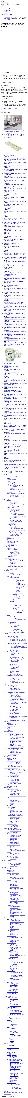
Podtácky (12, 1000)
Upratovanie (10, 556)
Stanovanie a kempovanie (13, 1048)
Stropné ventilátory (11, 846)
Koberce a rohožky (11, 919)
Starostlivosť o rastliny (15, 1057)
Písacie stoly (7, 10)
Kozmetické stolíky (11, 724)
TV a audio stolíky (14, 826)
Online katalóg (7, 1094)
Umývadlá (12, 714)
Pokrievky (12, 1042)
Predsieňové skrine (14, 779)
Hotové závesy (13, 973)
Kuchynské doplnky (12, 1007)
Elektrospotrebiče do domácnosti (15, 559)
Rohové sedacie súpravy (16, 811)
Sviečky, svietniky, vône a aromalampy (16, 485)
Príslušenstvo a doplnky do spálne (15, 903)
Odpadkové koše (11, 548)
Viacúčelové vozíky (12, 993)
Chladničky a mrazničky (16, 653)
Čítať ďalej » (23, 78)
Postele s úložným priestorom (17, 901)
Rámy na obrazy (11, 482)
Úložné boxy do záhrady (16, 1066)
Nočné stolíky (19, 610)
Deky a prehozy (14, 954)
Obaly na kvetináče (11, 479)
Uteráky (18, 590)
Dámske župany (17, 625)
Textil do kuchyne (11, 936)
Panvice (12, 1041)
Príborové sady (13, 1024)
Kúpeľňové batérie (14, 713)
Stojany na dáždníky (15, 775)
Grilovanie (9, 1053)
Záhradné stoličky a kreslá (16, 1078)
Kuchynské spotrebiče (12, 652)
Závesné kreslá (13, 1080)
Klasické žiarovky (14, 853)
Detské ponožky (17, 629)
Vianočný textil (13, 866)
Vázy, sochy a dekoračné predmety (15, 493)
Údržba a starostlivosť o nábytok (18, 796)
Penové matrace (14, 885)
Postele (5, 11)
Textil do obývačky (11, 951)
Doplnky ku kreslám (15, 762)
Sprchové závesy (14, 703)
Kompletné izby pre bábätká (17, 505)
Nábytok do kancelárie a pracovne (12, 756)
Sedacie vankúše (14, 957)
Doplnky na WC (14, 709)
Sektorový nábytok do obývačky (15, 815)
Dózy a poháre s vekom (16, 1011)
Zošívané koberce (14, 929)
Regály (8, 728)
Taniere (12, 1034)
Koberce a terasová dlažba (16, 1063)
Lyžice (11, 1021)
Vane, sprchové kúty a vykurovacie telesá (17, 716)
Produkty (15, 17)
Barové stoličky (7, 8)
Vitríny (8, 730)
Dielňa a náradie (11, 542)
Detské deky (13, 526)
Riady (8, 1027)
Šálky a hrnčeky (14, 1032)
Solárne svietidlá (14, 849)
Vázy (11, 498)
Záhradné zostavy (11, 1083)
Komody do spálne (14, 874)
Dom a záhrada (10, 576)
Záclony (12, 978)
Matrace (15, 603)
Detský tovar (10, 572)
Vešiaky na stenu (14, 782)
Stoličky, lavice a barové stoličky (15, 734)
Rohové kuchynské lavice (16, 740)
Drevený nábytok (14, 1085)
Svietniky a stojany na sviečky (17, 489)
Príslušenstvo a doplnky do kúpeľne (15, 692)
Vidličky (12, 1025)
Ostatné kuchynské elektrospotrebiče (14, 661)
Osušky (12, 944)
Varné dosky (13, 668)
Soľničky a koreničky (15, 1006)
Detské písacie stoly (15, 512)
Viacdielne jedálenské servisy (17, 1036)
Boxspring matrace (14, 881)
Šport (8, 1046)
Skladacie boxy (14, 986)
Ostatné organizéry (11, 990)
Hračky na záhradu (14, 1062)
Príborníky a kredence (15, 752)
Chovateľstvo (10, 540)
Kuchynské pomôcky (12, 1008)
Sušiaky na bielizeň (14, 552)
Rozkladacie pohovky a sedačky (18, 812)
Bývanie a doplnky (14, 577)
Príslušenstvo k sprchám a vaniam (18, 702)
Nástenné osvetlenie (15, 836)
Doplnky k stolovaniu (12, 997)
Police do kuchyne (14, 672)
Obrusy (12, 938)
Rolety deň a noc (14, 934)
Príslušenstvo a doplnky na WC (14, 707)
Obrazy (8, 481)
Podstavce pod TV (14, 794)
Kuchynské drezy (14, 681)
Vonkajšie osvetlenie (12, 847)
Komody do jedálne (15, 749)
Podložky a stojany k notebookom (15, 632)
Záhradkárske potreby (12, 1056)
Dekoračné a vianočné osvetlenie (15, 829)
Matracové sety (13, 884)
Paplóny (12, 961)
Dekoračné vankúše (15, 952)
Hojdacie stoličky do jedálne (17, 737)
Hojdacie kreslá (14, 798)
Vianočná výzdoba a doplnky (14, 863)
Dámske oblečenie (14, 624)
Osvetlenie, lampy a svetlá (10, 828)
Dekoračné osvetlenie (15, 831)
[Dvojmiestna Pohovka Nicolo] (12, 52)
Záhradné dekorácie (15, 1069)
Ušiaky (11, 804)
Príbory (8, 1020)
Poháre (8, 1017)
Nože (11, 1022)
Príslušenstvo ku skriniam (16, 909)
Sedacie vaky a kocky (15, 801)
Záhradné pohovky (14, 1077)
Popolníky (12, 1001)
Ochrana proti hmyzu (12, 545)
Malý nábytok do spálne (13, 873)
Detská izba (6, 499)
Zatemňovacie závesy (15, 979)
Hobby (8, 615)
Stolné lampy (13, 840)
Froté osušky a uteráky (15, 696)
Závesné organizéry (11, 994)
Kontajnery (9, 759)
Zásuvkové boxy (14, 989)
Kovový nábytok (14, 1087)
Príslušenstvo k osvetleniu (13, 845)
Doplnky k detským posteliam (17, 530)
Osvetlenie (15, 597)
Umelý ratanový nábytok (16, 1088)
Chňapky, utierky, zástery (16, 937)
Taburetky (15, 614)
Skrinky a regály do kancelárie (14, 766)
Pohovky (15, 18)
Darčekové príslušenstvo (13, 541)
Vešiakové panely (14, 780)
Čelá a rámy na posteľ (15, 895)
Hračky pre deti (14, 534)
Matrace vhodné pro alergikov (17, 882)
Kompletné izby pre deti (16, 520)
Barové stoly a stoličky (12, 733)
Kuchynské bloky (14, 638)
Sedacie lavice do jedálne (16, 741)
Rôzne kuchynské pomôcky (17, 1014)
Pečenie (9, 1015)
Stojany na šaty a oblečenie (16, 877)
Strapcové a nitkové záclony (17, 976)
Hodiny (9, 478)
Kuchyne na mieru (11, 635)
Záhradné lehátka (14, 1076)
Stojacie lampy (13, 839)
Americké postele (14, 892)
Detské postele (13, 513)
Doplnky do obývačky (12, 789)
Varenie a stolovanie (9, 996)
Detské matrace (10, 507)
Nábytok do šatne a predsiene (11, 768)
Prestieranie (13, 941)
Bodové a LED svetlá (15, 835)
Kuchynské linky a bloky (13, 636)
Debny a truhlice (14, 983)
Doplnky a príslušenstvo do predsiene (16, 769)
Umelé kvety (10, 492)
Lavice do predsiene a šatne (16, 777)
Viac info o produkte (9, 108)
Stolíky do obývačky (12, 824)
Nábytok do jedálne (8, 731)
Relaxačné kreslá (14, 800)
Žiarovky (9, 852)
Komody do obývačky (15, 817)
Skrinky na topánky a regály (14, 783)
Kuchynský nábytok (12, 670)
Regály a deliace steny (15, 821)
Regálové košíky (14, 985)
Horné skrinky (13, 645)
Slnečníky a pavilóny (12, 1055)
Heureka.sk (6, 570)
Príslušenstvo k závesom (16, 975)
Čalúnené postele (14, 894)
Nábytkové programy (15, 818)
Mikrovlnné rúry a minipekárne (17, 658)
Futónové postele (14, 896)
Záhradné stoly (10, 1081)
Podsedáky (12, 1064)
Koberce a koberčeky (18, 593)
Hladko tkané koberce (15, 920)
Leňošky (12, 808)
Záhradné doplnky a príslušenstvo (15, 1060)
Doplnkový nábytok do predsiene (18, 770)
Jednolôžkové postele (15, 898)
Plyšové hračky (17, 575)
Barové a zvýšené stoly (15, 745)
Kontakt (6, 1091)
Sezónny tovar (7, 860)
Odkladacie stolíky (11, 727)
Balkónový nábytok (8, 14)
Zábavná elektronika (12, 569)
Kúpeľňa (15, 594)
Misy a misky (13, 1031)
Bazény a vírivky (11, 1052)
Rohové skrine (13, 910)
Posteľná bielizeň (20, 584)
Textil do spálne (11, 958)
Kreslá (8, 797)
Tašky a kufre (10, 1049)
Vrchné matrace (14, 889)
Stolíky (15, 608)
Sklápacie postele (14, 902)
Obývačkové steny (11, 805)
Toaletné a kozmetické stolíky (17, 878)
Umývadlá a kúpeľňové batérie (14, 712)
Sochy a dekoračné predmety (17, 496)
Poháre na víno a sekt (15, 1018)
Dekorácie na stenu (14, 495)
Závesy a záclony (11, 971)
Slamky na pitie (14, 1004)
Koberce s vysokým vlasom (17, 922)
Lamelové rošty (10, 871)
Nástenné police (14, 819)
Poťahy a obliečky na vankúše (17, 955)
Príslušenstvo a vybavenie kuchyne (15, 675)
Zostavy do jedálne (11, 755)
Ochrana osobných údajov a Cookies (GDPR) (15, 1092)
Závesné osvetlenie (14, 843)
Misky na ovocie (14, 999)
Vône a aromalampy (15, 491)
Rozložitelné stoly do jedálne (17, 747)
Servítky (12, 1003)
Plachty (18, 583)
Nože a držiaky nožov (15, 1013)
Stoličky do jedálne (14, 742)
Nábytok (12, 601)
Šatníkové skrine (11, 905)
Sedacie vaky (13, 523)
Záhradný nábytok (8, 1050)
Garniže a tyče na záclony (16, 972)
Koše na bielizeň (14, 551)
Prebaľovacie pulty (14, 506)
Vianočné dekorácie (15, 864)
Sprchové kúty (13, 717)
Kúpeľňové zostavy (15, 686)
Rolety (11, 933)
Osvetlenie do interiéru (12, 833)
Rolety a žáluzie (11, 930)
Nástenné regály (11, 726)
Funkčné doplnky (11, 1045)
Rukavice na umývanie (15, 947)
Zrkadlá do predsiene (12, 786)
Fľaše (11, 1029)
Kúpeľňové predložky (15, 698)
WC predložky (13, 710)
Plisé (11, 931)
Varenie (9, 1038)
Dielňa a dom (7, 537)
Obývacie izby (22, 17)
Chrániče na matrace (21, 580)
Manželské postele (14, 899)
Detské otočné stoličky (15, 510)
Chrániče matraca (14, 959)
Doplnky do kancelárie (12, 758)
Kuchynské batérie (14, 679)
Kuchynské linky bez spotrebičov (18, 639)
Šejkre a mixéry (14, 663)
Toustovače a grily (14, 665)
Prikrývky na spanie (21, 586)
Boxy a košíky (10, 982)
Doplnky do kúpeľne (15, 693)
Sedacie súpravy (8, 18)
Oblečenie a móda (11, 622)
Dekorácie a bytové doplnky (11, 477)
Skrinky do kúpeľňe (15, 689)
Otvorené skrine (14, 908)
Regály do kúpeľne (14, 688)
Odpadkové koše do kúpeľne (17, 699)
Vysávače (12, 563)
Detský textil (13, 503)
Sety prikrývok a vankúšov (20, 588)
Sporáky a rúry (13, 664)
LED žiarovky (13, 854)
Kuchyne (6, 633)
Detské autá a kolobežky (16, 533)
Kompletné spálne (11, 870)
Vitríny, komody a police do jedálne (15, 748)
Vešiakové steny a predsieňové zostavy (16, 784)
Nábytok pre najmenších (16, 521)
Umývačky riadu (14, 667)
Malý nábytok (7, 721)
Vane (11, 719)
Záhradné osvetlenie (12, 1070)
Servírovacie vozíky (15, 674)
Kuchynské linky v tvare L (16, 642)
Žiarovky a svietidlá (12, 856)
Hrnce (11, 1039)
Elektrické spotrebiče (9, 558)
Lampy (18, 598)
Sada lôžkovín (13, 968)
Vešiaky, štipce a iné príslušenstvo (18, 554)
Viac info (11, 82)
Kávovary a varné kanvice (16, 657)
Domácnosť (7, 547)
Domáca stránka (8, 17)
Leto (8, 861)
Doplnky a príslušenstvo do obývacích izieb (16, 791)
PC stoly (18, 611)
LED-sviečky (13, 486)
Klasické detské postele (18, 514)
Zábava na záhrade (14, 535)
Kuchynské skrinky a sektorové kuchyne (17, 643)
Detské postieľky (14, 502)
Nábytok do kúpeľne (12, 685)
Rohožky (12, 927)
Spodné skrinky (14, 650)
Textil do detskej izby (12, 524)
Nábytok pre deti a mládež (13, 509)
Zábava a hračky (11, 531)
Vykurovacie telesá (14, 1067)
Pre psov (15, 618)
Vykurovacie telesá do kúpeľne (17, 720)
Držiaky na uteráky (14, 695)
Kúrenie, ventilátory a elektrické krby (16, 566)
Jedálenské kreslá (14, 738)
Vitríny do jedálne (14, 754)
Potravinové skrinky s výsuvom (17, 646)
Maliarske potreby (11, 544)
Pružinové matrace (14, 887)
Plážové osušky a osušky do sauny (18, 945)
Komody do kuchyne (15, 671)
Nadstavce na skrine (15, 906)
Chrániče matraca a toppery (13, 868)
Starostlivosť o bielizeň (12, 549)
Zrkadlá (12, 691)
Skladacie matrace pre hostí (16, 888)
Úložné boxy (16, 600)
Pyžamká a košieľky (18, 631)
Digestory (12, 654)
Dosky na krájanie (14, 1010)
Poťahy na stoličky (14, 940)
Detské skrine (13, 519)
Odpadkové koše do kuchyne (17, 682)
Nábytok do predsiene (12, 776)
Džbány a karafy (14, 1028)
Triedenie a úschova (9, 980)
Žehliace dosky (13, 555)
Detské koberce (14, 527)
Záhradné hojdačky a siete (16, 1073)
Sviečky (12, 488)
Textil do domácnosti (9, 917)
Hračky (12, 573)
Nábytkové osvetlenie (15, 793)
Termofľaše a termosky (15, 1035)
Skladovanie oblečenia (12, 992)
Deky (17, 582)
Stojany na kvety (11, 484)
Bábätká (9, 500)
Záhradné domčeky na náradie (14, 1059)
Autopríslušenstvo (11, 538)
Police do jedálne (14, 751)
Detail (8, 133)
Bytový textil (16, 579)
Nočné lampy (13, 838)
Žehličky (12, 565)
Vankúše (6, 13)
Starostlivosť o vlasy (12, 568)
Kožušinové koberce (15, 923)
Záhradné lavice (14, 1074)
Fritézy (11, 656)
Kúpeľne (6, 684)
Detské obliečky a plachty (16, 528)
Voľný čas (6, 1043)
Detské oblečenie (14, 626)
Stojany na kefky (20, 596)
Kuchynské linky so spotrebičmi (18, 640)
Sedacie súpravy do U (15, 814)
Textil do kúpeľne (11, 943)
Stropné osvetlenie (14, 842)
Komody (9, 723)
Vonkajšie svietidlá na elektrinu (17, 850)
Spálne (5, 867)
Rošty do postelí (17, 605)
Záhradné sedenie (11, 1071)
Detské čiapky (16, 628)
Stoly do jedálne (11, 744)
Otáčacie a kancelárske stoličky (14, 761)
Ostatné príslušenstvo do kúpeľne (18, 700)
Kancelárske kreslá (14, 763)
